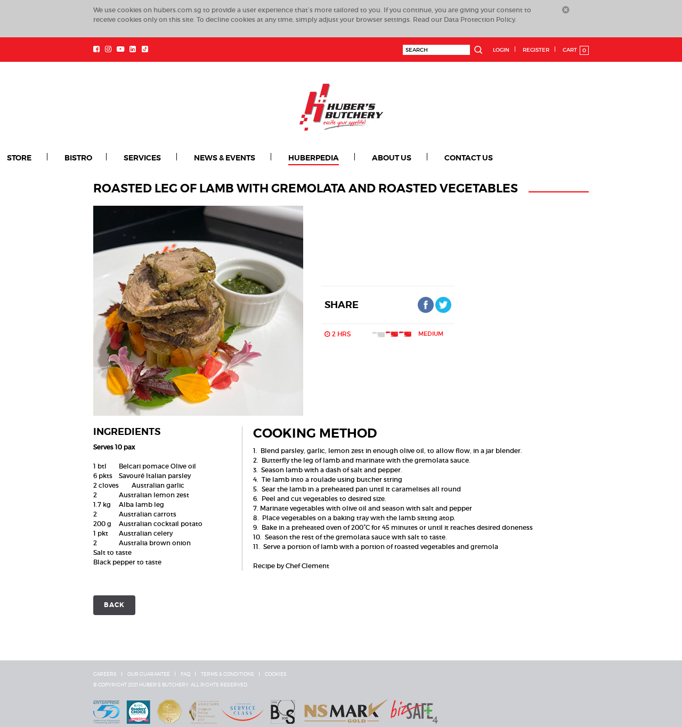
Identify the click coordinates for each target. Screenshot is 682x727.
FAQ (185, 673)
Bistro (70, 158)
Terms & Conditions (227, 673)
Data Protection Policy (479, 19)
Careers (105, 673)
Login (501, 49)
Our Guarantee (148, 673)
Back (114, 604)
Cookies (276, 673)
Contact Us (412, 158)
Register (536, 49)
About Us (345, 158)
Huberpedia (277, 158)
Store (18, 158)
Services (125, 158)
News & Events (197, 158)
